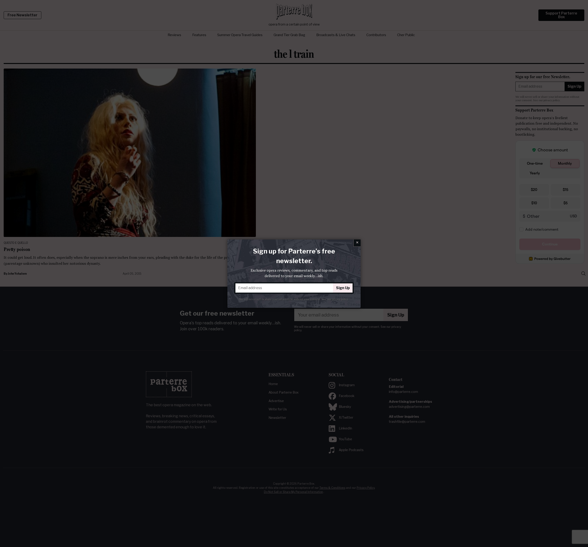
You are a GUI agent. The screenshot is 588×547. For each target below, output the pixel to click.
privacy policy (340, 299)
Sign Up (343, 288)
